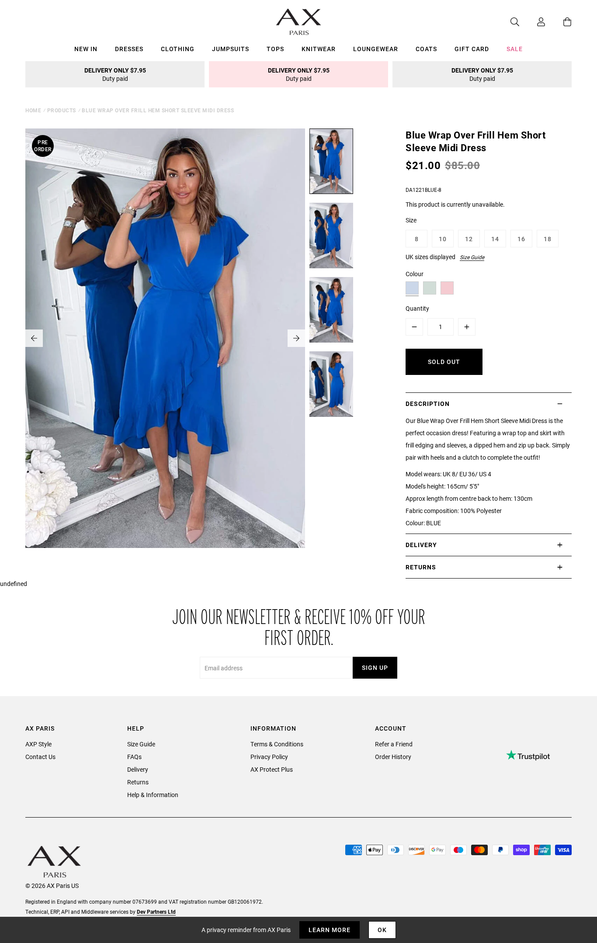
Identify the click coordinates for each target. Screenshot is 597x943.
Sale (515, 49)
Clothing (177, 49)
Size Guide (472, 256)
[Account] (532, 22)
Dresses (129, 49)
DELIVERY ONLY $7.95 (115, 74)
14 (495, 239)
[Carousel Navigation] (165, 338)
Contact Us (40, 756)
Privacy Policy (269, 756)
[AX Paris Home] (298, 22)
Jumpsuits (230, 49)
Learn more (330, 930)
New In (85, 49)
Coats (426, 49)
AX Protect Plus (271, 769)
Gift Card (472, 49)
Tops (275, 49)
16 (521, 239)
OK (382, 930)
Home (33, 110)
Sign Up (375, 667)
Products (61, 110)
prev (34, 338)
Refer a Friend (394, 744)
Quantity (417, 308)
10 (443, 239)
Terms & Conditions (276, 744)
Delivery (137, 769)
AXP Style (38, 744)
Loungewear (375, 49)
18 (548, 239)
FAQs (134, 756)
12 (469, 239)
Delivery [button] (421, 545)
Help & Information (152, 794)
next (296, 338)
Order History (393, 756)
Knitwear (319, 49)
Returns (138, 782)
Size (411, 220)
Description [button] (428, 403)
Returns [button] (421, 567)
